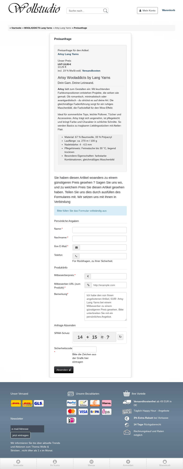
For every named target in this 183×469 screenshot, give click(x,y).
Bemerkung (60, 294)
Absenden (62, 369)
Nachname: (60, 237)
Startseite (18, 465)
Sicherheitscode (63, 348)
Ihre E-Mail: (60, 246)
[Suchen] (105, 10)
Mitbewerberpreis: (64, 275)
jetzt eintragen (21, 435)
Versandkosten (90, 70)
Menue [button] (91, 465)
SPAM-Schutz (62, 333)
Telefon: (58, 254)
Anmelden (128, 465)
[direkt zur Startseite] (34, 11)
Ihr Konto (55, 465)
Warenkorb (168, 10)
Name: (58, 228)
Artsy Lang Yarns (68, 54)
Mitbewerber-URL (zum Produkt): (67, 285)
